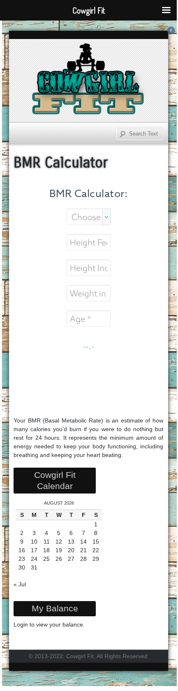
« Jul (20, 584)
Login (21, 624)
